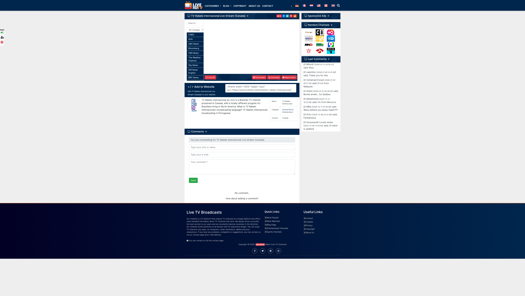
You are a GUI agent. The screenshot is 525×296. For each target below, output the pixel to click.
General (285, 110)
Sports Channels (274, 232)
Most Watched (273, 221)
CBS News (193, 53)
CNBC (191, 34)
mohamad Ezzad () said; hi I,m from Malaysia (319, 83)
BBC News (193, 77)
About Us (254, 6)
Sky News (193, 65)
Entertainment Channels (277, 228)
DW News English (193, 71)
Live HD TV (260, 244)
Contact (267, 6)
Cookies (309, 222)
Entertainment (287, 112)
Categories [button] (212, 6)
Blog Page (271, 225)
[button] (291, 6)
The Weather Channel (194, 59)
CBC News (193, 43)
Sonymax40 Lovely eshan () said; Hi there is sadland (320, 125)
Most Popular (273, 217)
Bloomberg (193, 48)
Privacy (309, 225)
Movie (291, 110)
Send (193, 180)
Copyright (240, 6)
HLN (190, 39)
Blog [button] (226, 6)
